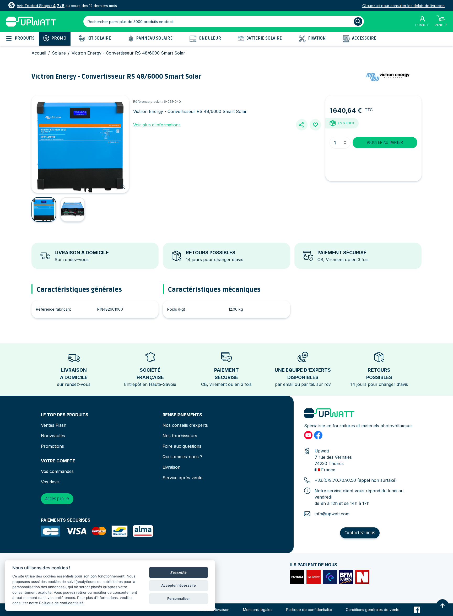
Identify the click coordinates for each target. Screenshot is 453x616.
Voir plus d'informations (157, 124)
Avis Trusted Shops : (40, 5)
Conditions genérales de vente (373, 609)
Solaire (59, 53)
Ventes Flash (53, 425)
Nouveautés (53, 435)
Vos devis (50, 481)
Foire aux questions (182, 446)
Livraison (171, 467)
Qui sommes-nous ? (182, 456)
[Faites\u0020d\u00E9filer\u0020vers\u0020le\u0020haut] (442, 605)
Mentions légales (257, 609)
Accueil (38, 53)
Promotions (52, 446)
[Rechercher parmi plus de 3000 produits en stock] (358, 21)
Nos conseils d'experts (185, 425)
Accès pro (54, 498)
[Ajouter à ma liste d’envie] (315, 125)
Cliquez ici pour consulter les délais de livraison (403, 5)
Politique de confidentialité (309, 609)
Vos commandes (57, 471)
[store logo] (31, 22)
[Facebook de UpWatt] (318, 435)
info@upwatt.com (332, 513)
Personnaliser (178, 598)
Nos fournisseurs (180, 435)
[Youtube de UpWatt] (308, 435)
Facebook (416, 610)
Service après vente (182, 477)
